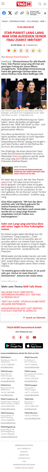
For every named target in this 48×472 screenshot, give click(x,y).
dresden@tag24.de (8, 381)
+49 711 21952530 (31, 392)
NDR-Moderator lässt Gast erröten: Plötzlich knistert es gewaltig (22, 309)
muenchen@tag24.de (32, 418)
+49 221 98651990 (31, 406)
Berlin (4, 184)
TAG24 (4, 21)
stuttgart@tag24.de (32, 395)
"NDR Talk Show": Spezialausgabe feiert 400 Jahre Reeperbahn (23, 302)
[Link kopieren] (22, 13)
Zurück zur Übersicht (35, 317)
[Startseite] (24, 4)
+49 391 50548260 (8, 434)
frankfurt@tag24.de (8, 409)
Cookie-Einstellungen (24, 468)
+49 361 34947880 (8, 392)
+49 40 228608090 (8, 420)
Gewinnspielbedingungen (24, 465)
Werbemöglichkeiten (24, 445)
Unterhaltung (17, 21)
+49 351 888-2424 (7, 378)
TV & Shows (32, 21)
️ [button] (8, 50)
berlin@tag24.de (7, 367)
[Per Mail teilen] (16, 13)
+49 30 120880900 (8, 364)
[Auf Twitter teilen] (10, 13)
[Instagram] (27, 337)
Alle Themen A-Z (24, 449)
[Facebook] (20, 337)
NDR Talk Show (32, 286)
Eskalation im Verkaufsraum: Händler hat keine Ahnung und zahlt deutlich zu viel (29, 172)
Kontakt (24, 452)
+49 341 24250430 (31, 378)
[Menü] (3, 4)
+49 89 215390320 (31, 415)
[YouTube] (34, 337)
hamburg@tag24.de (8, 423)
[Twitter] (13, 337)
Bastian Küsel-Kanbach (17, 56)
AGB (24, 461)
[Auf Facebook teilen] (4, 13)
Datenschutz (24, 458)
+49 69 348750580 (8, 406)
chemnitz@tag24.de (32, 367)
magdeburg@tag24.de (9, 437)
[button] (45, 4)
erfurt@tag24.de (7, 395)
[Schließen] (45, 13)
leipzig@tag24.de (31, 381)
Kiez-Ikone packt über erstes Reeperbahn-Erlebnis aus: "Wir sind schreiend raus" (21, 295)
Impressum (24, 455)
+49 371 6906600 (31, 364)
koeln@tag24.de (31, 409)
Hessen (17, 156)
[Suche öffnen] (40, 4)
